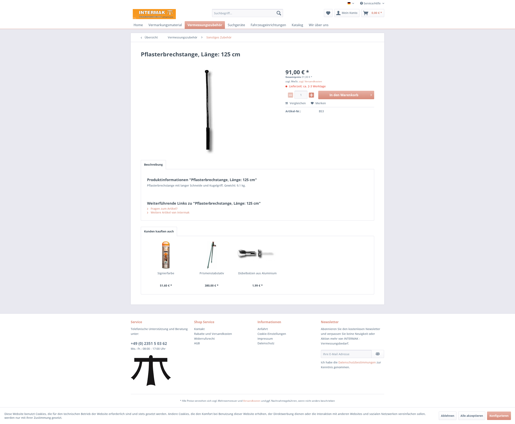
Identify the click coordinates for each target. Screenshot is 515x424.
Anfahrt (263, 329)
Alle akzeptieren (471, 416)
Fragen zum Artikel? (163, 208)
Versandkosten (252, 400)
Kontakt (199, 329)
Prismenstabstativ (212, 273)
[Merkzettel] (328, 13)
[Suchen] (279, 13)
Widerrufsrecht (204, 338)
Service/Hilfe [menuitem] (372, 3)
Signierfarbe (166, 273)
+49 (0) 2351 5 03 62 (149, 343)
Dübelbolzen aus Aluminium (257, 273)
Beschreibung (153, 164)
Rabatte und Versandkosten (213, 334)
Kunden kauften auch (159, 231)
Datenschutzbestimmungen (357, 362)
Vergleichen (297, 103)
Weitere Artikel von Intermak (170, 212)
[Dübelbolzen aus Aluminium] (257, 255)
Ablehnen (447, 416)
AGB (197, 343)
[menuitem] (247, 13)
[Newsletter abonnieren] (377, 354)
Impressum (265, 338)
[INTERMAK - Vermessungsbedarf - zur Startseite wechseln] (154, 14)
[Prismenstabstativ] (212, 255)
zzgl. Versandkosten (310, 81)
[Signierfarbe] (166, 255)
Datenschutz (266, 343)
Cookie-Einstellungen (272, 334)
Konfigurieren (499, 416)
